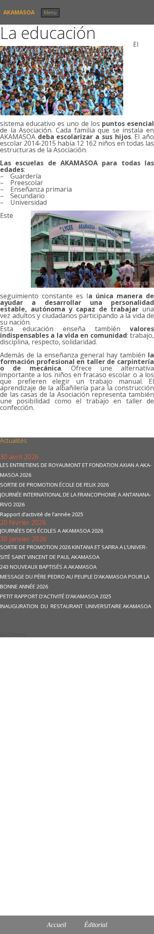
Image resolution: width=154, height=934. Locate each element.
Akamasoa (18, 12)
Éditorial (95, 924)
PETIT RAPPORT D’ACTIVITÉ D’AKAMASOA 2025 (55, 596)
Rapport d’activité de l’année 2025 (41, 514)
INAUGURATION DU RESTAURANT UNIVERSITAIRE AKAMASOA (75, 606)
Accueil (56, 924)
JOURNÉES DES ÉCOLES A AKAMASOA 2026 (51, 530)
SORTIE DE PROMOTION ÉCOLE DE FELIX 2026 (54, 484)
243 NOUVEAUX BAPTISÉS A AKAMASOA (48, 566)
